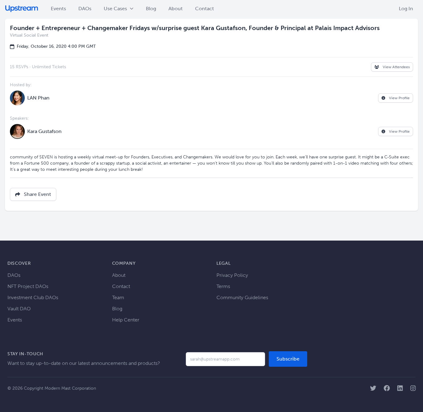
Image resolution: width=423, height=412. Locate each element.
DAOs (84, 8)
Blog (151, 8)
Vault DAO (19, 309)
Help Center (125, 320)
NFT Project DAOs (27, 286)
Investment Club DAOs (32, 297)
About (175, 8)
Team (118, 297)
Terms (223, 286)
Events (58, 8)
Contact (204, 8)
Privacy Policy (232, 275)
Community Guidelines (242, 297)
